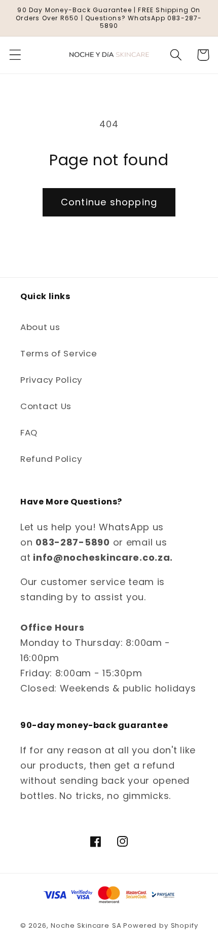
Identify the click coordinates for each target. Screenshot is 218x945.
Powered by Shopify (160, 925)
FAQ (29, 432)
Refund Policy (51, 459)
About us (40, 327)
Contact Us (45, 406)
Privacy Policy (51, 380)
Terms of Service (58, 353)
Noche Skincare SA (86, 925)
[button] (15, 55)
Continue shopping (109, 202)
